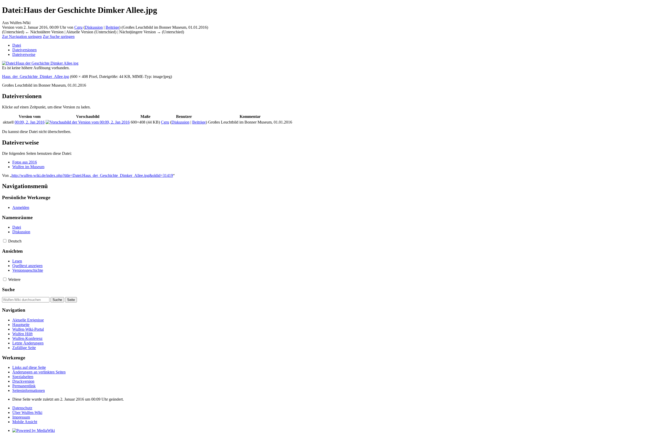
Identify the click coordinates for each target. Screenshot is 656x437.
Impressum (21, 417)
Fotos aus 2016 (24, 162)
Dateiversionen (24, 50)
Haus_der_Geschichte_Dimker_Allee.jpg (35, 76)
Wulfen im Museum (28, 167)
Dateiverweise (23, 54)
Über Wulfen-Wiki (27, 412)
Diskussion (94, 27)
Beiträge (112, 27)
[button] (4, 240)
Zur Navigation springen (22, 36)
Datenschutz (22, 408)
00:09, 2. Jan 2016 (30, 122)
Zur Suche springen (59, 36)
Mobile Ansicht (24, 422)
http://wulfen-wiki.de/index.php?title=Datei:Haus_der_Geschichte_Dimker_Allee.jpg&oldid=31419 (92, 175)
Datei (16, 45)
